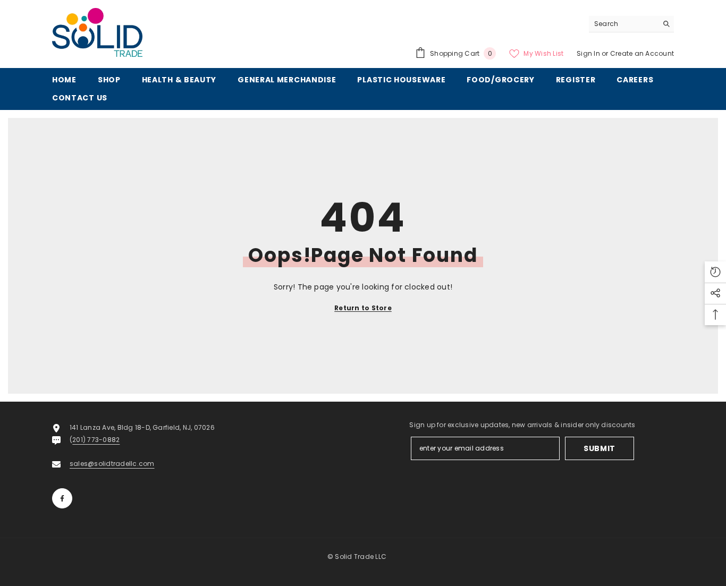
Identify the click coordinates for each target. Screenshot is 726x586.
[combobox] (623, 24)
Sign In (589, 53)
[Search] (631, 24)
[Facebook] (62, 498)
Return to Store (363, 307)
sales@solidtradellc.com (112, 463)
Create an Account (642, 53)
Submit (599, 448)
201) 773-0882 (96, 439)
